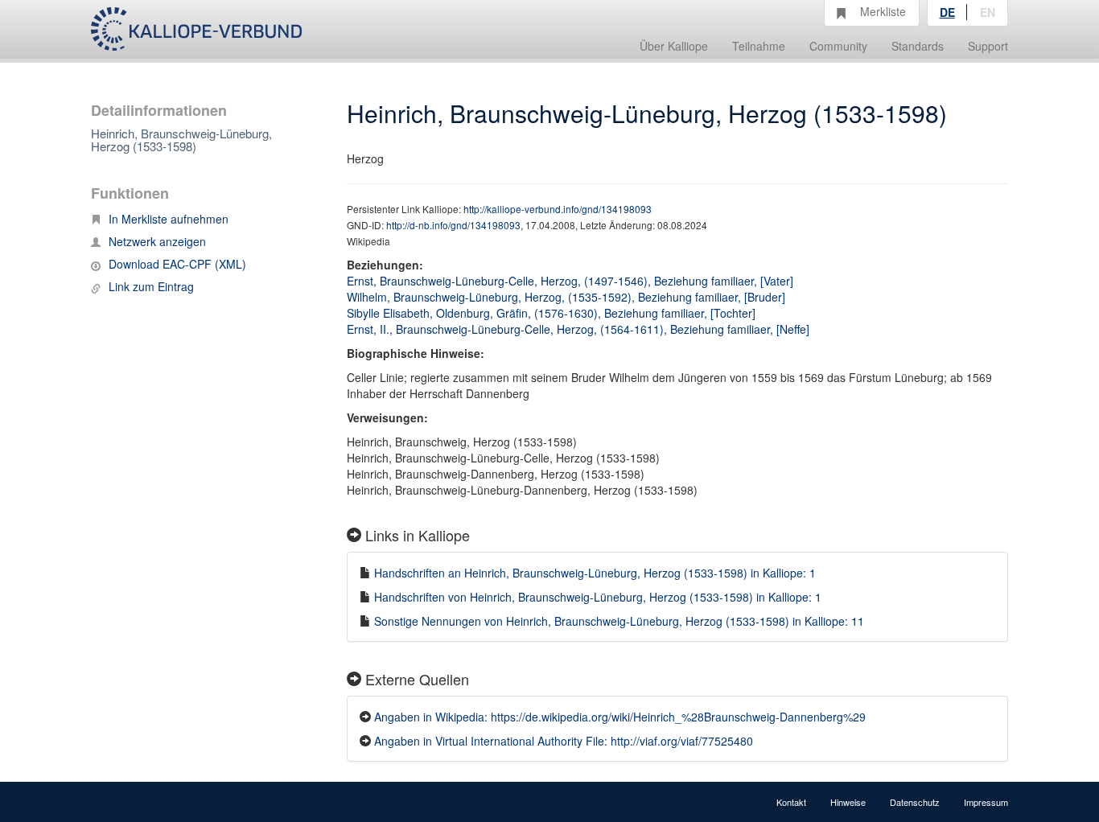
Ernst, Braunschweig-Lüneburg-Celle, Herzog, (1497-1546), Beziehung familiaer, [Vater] (570, 281)
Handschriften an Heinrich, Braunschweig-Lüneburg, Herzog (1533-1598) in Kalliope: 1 (595, 573)
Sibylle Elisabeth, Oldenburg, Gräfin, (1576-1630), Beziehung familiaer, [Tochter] (551, 313)
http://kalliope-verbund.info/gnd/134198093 (557, 209)
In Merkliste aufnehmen (168, 219)
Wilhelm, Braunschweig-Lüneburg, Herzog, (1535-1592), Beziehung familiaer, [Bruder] (566, 297)
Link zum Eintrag (151, 286)
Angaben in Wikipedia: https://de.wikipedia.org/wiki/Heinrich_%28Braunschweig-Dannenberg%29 (620, 717)
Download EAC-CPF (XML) (177, 264)
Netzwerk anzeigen (157, 241)
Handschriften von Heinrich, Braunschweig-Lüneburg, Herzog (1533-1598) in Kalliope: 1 (597, 597)
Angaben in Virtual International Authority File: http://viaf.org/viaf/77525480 (563, 741)
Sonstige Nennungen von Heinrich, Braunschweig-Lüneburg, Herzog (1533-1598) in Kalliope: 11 (619, 621)
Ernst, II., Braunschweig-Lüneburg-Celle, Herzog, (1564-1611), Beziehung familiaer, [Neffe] (578, 329)
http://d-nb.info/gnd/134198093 (453, 225)
